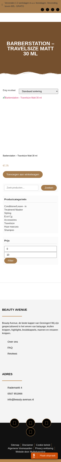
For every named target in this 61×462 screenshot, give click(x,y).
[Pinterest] (58, 9)
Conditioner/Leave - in (15, 206)
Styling (7, 213)
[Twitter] (47, 9)
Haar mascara (11, 226)
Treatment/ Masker (13, 210)
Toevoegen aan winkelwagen (22, 174)
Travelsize (9, 223)
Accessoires (10, 220)
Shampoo (9, 230)
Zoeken (49, 187)
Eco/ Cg (8, 216)
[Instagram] (52, 9)
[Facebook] (42, 9)
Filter (10, 260)
